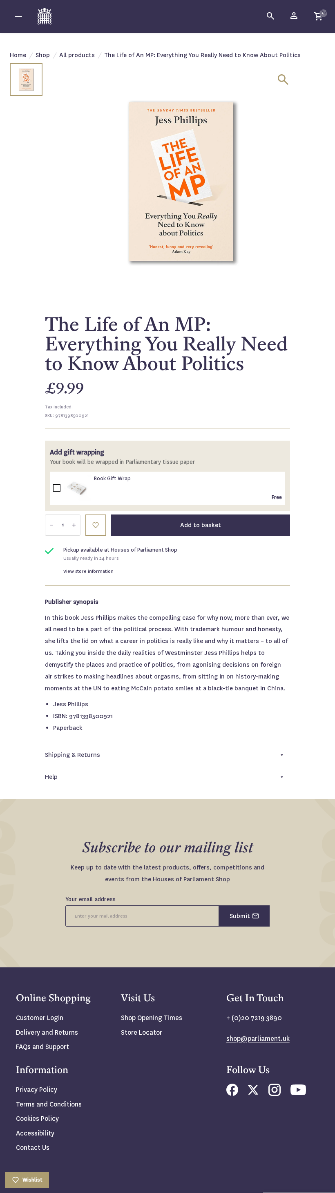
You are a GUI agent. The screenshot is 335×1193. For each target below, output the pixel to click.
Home (18, 55)
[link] (77, 488)
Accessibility (35, 1133)
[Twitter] (253, 1092)
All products (77, 55)
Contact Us (32, 1147)
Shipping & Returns (72, 755)
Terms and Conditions (49, 1104)
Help (51, 777)
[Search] (271, 16)
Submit (240, 916)
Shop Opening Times (151, 1017)
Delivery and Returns (47, 1032)
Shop (43, 55)
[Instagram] (274, 1093)
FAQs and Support (42, 1046)
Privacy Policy (36, 1089)
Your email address (90, 899)
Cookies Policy (37, 1118)
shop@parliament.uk (258, 1038)
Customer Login (39, 1017)
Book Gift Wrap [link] (112, 478)
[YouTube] (298, 1093)
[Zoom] (283, 79)
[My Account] (295, 16)
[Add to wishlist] (324, 10)
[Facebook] (232, 1093)
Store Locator (141, 1032)
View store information (88, 571)
